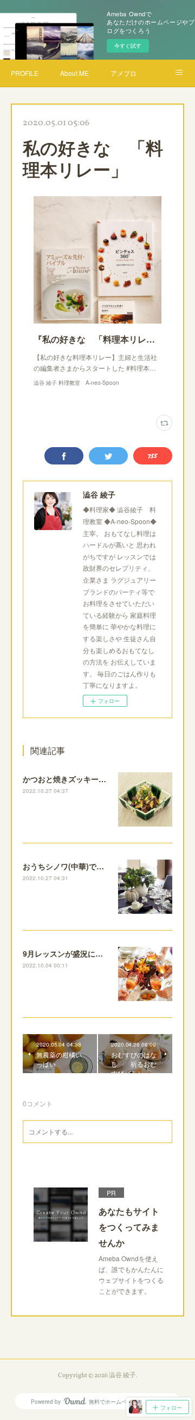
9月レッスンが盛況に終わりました (82, 953)
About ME (74, 73)
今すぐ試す (127, 45)
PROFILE (24, 73)
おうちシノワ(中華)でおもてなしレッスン (94, 866)
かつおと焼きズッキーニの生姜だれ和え (91, 778)
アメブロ (123, 73)
